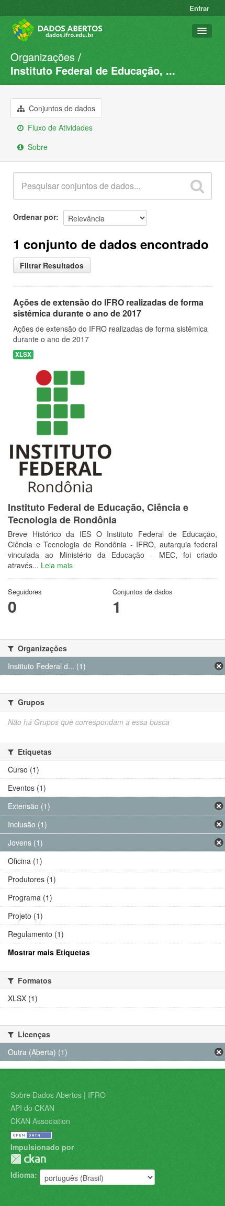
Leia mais (57, 565)
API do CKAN (32, 1108)
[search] (197, 186)
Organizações (42, 56)
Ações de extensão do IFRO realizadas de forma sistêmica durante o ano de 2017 (108, 307)
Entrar (199, 8)
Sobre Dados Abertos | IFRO (58, 1095)
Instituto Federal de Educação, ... (92, 70)
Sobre (37, 147)
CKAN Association (40, 1121)
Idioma (22, 1174)
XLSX (23, 354)
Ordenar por (34, 217)
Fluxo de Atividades (59, 127)
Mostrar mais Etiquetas (49, 952)
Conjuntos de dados (61, 108)
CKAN (28, 1158)
